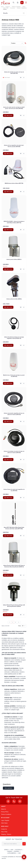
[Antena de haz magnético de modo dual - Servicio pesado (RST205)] (14, 131)
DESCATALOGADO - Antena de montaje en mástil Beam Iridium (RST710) (14, 222)
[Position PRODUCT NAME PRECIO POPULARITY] (17, 43)
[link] (9, 622)
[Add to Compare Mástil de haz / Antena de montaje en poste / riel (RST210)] (23, 383)
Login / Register (5, 820)
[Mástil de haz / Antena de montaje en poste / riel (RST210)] (14, 361)
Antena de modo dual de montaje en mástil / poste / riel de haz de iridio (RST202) (14, 108)
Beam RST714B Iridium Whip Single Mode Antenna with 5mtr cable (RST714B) (14, 528)
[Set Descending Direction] (25, 43)
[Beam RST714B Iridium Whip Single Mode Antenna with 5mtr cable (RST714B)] (14, 514)
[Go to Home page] (5, 3)
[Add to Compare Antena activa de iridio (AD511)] (23, 307)
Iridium (24, 6)
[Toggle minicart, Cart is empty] (22, 2)
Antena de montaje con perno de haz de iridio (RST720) (14, 72)
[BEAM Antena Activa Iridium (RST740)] (14, 169)
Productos (8, 6)
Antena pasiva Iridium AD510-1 (14, 259)
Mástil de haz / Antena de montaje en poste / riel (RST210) (14, 375)
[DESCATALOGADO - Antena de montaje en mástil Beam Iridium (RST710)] (14, 207)
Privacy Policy (4, 811)
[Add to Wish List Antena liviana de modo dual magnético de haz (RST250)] (20, 497)
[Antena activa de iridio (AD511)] (14, 285)
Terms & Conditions (6, 814)
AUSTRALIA (18, 849)
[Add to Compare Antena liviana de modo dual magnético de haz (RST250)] (23, 497)
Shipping (3, 834)
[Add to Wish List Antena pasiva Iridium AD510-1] (20, 269)
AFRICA (6, 849)
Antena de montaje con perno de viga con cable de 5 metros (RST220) (14, 452)
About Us (3, 809)
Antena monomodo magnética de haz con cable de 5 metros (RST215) (14, 414)
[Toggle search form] (13, 2)
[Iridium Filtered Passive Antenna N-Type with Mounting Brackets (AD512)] (14, 591)
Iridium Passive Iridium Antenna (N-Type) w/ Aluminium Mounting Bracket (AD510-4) (14, 566)
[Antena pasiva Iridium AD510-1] (14, 246)
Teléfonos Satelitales (16, 6)
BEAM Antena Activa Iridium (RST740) (14, 183)
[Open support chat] (24, 857)
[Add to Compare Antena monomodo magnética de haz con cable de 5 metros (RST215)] (23, 421)
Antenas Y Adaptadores (22, 8)
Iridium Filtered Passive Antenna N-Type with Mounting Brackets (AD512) (14, 605)
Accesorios (12, 8)
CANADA (9, 851)
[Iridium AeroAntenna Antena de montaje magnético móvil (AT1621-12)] (14, 323)
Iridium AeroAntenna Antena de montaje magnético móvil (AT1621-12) (14, 337)
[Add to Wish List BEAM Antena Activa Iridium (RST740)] (20, 191)
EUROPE (16, 851)
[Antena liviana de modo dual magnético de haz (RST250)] (14, 475)
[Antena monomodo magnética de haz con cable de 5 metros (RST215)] (14, 399)
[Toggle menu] (26, 2)
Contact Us (4, 829)
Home (2, 6)
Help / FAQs (4, 831)
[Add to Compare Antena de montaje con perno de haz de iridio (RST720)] (23, 77)
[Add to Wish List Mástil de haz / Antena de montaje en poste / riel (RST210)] (20, 383)
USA (19, 853)
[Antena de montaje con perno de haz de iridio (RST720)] (14, 58)
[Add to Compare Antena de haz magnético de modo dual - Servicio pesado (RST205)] (23, 153)
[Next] (18, 622)
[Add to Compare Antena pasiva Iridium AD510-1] (23, 269)
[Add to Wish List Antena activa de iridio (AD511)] (20, 307)
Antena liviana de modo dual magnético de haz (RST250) (14, 490)
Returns (9, 834)
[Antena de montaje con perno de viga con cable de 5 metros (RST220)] (14, 437)
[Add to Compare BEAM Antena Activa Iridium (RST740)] (23, 191)
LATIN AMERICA (11, 853)
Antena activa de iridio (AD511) (14, 298)
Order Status (4, 823)
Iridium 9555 (5, 8)
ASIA (12, 849)
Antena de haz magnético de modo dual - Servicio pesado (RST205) (14, 146)
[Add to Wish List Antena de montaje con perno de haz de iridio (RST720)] (20, 77)
